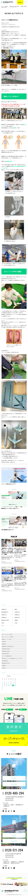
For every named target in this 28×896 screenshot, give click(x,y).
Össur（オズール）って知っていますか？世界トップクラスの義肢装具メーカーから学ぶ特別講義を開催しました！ (7, 579)
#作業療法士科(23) (6, 651)
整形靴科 (16, 620)
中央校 (2, 622)
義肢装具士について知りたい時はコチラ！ (10, 508)
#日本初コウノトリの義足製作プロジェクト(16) (12, 658)
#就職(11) (4, 665)
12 (6, 682)
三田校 (2, 563)
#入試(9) (3, 668)
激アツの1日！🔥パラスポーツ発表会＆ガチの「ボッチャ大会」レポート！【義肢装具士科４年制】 (20, 550)
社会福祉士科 (17, 612)
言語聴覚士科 (4, 617)
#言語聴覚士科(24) (6, 649)
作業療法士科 (17, 614)
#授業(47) (4, 644)
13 (8, 682)
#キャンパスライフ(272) (7, 634)
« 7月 (2, 688)
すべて (2, 625)
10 (2, 682)
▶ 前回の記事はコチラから (7, 48)
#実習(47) (4, 641)
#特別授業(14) (5, 660)
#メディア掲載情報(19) (7, 656)
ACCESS (14, 778)
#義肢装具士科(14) (6, 663)
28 (10, 685)
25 (4, 685)
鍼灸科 (16, 609)
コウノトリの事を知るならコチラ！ (8, 484)
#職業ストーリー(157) (6, 639)
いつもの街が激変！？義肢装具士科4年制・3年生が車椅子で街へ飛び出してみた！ (20, 578)
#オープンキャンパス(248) (7, 637)
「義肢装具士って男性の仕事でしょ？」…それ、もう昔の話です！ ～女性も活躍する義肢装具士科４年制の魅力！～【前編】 (7, 551)
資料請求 (19, 2)
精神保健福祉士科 (4, 612)
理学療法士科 (4, 614)
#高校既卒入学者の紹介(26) (7, 646)
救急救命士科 (17, 617)
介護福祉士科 (4, 609)
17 (2, 684)
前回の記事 (10, 120)
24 (2, 685)
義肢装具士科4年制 (5, 23)
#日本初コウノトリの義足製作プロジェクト (10, 26)
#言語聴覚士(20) (5, 653)
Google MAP (14, 784)
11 (4, 682)
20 (8, 684)
